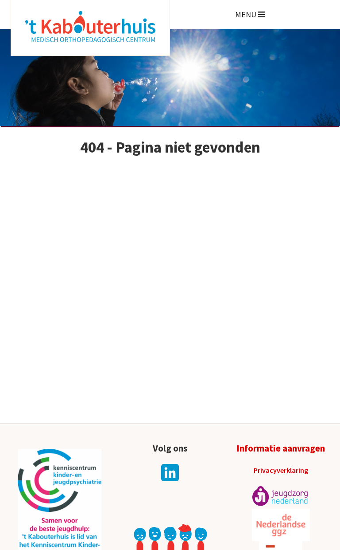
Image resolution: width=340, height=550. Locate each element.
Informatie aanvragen (280, 448)
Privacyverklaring (281, 470)
